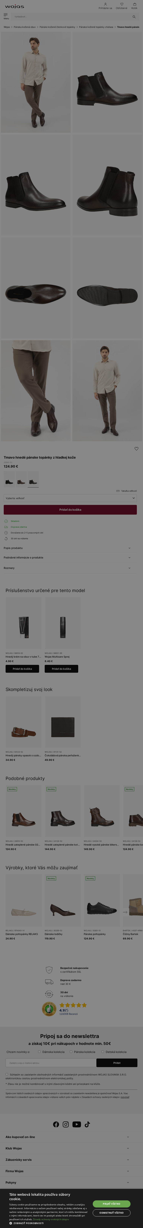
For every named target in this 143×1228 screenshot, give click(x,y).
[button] (49, 1223)
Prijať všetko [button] (111, 1203)
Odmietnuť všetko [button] (111, 1212)
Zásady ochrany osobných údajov (51, 1219)
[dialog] (71, 614)
